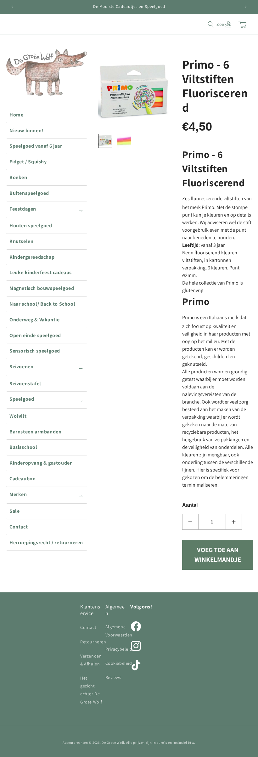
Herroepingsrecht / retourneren (46, 542)
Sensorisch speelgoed (34, 350)
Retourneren (93, 642)
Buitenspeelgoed (29, 193)
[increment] (234, 521)
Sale (14, 511)
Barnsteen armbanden (35, 431)
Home (16, 114)
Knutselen (21, 241)
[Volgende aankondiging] (246, 7)
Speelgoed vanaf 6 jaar (35, 146)
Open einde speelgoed (35, 335)
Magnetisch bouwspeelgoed (41, 288)
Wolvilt (17, 416)
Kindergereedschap (31, 257)
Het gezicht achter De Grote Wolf (91, 690)
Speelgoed (46, 399)
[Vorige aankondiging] (12, 7)
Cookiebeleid (118, 663)
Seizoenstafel (25, 383)
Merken (46, 495)
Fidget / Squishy (28, 161)
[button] (215, 24)
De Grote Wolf (113, 742)
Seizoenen (46, 367)
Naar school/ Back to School (42, 304)
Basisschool (23, 447)
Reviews (113, 677)
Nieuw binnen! (26, 130)
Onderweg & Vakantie (34, 319)
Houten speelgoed (30, 225)
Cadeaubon (22, 478)
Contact (18, 526)
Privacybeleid (118, 649)
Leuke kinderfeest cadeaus (40, 272)
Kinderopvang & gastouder (40, 463)
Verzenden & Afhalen (91, 660)
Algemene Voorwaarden (119, 630)
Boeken (18, 177)
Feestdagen (46, 209)
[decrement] (190, 521)
